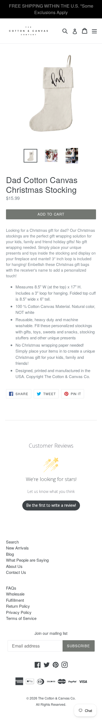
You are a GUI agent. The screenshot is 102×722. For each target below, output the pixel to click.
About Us (14, 566)
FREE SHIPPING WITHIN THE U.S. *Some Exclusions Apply (51, 9)
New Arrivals (17, 548)
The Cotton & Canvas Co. (57, 698)
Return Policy (18, 606)
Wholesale (15, 594)
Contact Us (16, 572)
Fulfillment (15, 600)
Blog (10, 554)
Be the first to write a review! (51, 505)
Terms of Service (21, 618)
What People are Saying (27, 560)
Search (12, 542)
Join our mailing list (51, 633)
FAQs (11, 588)
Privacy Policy (19, 612)
